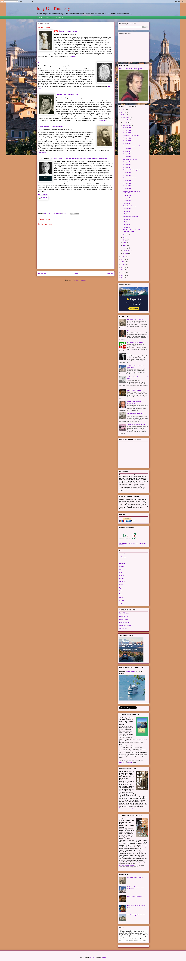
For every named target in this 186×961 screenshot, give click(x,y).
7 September (127, 208)
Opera (121, 588)
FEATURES (59, 17)
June (124, 240)
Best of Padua (123, 619)
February (126, 250)
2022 (123, 259)
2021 (123, 262)
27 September (127, 138)
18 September (127, 167)
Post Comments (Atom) (79, 280)
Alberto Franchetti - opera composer (50, 126)
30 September (127, 127)
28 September (127, 132)
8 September (127, 203)
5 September (127, 214)
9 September (127, 200)
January (125, 253)
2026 (123, 109)
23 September (127, 151)
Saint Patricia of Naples (134, 390)
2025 (123, 112)
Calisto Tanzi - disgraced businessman (134, 402)
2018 (123, 270)
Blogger (104, 957)
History (121, 578)
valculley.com (123, 628)
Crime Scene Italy (124, 622)
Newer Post (42, 274)
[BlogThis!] (72, 214)
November (126, 120)
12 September (127, 188)
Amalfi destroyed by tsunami (136, 915)
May (124, 242)
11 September (127, 195)
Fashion (121, 566)
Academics (122, 554)
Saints (121, 597)
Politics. (121, 591)
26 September (127, 140)
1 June (129, 354)
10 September (127, 198)
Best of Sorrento (124, 616)
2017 (123, 272)
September (126, 125)
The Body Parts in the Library (127, 865)
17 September (127, 172)
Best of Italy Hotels (125, 625)
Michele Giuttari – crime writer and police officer (132, 230)
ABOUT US (49, 17)
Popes (121, 594)
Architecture (123, 557)
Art (120, 560)
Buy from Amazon (43, 194)
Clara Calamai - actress (130, 159)
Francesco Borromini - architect (132, 146)
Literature (122, 581)
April (124, 245)
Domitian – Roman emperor (68, 31)
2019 (123, 267)
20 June (129, 331)
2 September (127, 224)
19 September (127, 164)
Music (121, 584)
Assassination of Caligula (135, 319)
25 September (127, 143)
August (125, 235)
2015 (123, 278)
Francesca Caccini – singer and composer (52, 63)
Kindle (130, 762)
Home (40, 17)
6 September (127, 211)
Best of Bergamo (124, 613)
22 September (127, 154)
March (125, 248)
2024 (123, 115)
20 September (127, 162)
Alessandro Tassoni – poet (131, 135)
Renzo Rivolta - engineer (130, 216)
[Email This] (71, 214)
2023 (123, 256)
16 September (127, 175)
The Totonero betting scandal (136, 424)
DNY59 (92, 957)
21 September (127, 156)
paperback (122, 762)
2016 (123, 275)
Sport (121, 603)
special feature (130, 671)
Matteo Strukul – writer (129, 206)
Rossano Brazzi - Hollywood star (67, 94)
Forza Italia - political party (135, 342)
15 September (127, 180)
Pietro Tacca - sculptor (129, 178)
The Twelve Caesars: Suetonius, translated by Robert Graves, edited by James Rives (78, 158)
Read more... (73, 56)
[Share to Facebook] (76, 214)
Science (121, 600)
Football (121, 575)
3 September (127, 222)
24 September (127, 148)
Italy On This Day (53, 8)
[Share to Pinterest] (78, 214)
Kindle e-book (123, 808)
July (124, 237)
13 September (127, 185)
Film (120, 569)
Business (122, 563)
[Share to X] (74, 214)
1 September (127, 227)
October (125, 122)
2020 (123, 264)
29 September (127, 130)
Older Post (109, 274)
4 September (127, 219)
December (126, 117)
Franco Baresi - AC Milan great (130, 69)
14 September (127, 183)
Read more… (103, 120)
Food (120, 572)
